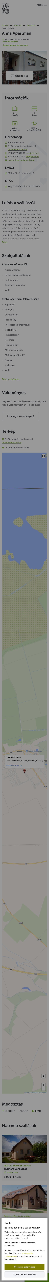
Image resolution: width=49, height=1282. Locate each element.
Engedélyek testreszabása (24, 1274)
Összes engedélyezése (24, 1267)
